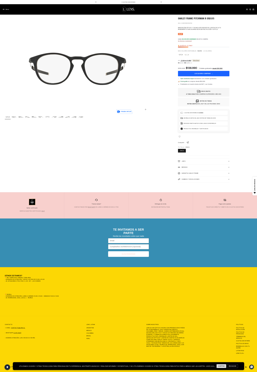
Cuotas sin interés (243, 341)
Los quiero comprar (203, 74)
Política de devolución (240, 328)
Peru (88, 338)
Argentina (90, 328)
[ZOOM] (146, 109)
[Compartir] (188, 143)
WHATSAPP (91, 207)
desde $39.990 (217, 68)
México (89, 330)
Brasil (88, 336)
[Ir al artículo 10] (67, 117)
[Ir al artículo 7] (47, 117)
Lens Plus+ (240, 353)
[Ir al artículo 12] (81, 117)
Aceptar (221, 366)
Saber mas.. (210, 366)
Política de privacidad (240, 333)
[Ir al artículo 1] (8, 117)
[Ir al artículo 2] (14, 117)
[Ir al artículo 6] (41, 117)
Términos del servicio (241, 337)
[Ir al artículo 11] (74, 117)
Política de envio (242, 343)
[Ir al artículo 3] (21, 117)
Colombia (89, 333)
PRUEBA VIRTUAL (126, 111)
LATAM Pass (240, 350)
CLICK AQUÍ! (17, 333)
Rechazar (232, 366)
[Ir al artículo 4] (28, 117)
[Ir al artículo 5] (34, 117)
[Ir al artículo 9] (61, 117)
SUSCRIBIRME (128, 254)
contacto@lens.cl (18, 328)
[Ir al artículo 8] (54, 117)
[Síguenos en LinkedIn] (246, 367)
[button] (251, 367)
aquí (43, 211)
